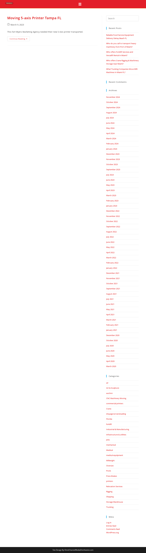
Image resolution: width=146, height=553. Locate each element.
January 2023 (111, 205)
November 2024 (113, 97)
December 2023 (112, 154)
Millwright (110, 460)
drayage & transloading (116, 414)
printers (109, 481)
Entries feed (111, 526)
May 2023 (110, 185)
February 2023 (112, 200)
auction (109, 393)
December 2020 (112, 335)
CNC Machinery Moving (116, 398)
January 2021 (111, 330)
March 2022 (111, 257)
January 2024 (111, 149)
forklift (109, 424)
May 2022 (110, 247)
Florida (109, 419)
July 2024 (110, 117)
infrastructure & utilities (116, 434)
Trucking (109, 507)
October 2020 (112, 340)
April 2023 (110, 190)
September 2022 (113, 226)
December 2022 (112, 211)
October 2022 (112, 221)
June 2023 (110, 180)
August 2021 (111, 294)
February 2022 (112, 262)
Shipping (110, 496)
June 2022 (110, 242)
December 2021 (112, 273)
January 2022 (111, 268)
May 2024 (110, 128)
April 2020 (110, 361)
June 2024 (110, 123)
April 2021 (110, 314)
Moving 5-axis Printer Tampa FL (34, 18)
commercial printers (114, 403)
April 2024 (110, 133)
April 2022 (110, 252)
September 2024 (113, 107)
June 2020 (110, 351)
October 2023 (112, 164)
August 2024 (111, 112)
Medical (109, 450)
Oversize (109, 465)
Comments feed (113, 529)
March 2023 (111, 195)
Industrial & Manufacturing (117, 429)
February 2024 (112, 143)
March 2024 (111, 138)
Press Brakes (111, 476)
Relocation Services (114, 486)
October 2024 (112, 102)
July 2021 (110, 299)
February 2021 (112, 325)
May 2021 (110, 309)
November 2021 (113, 278)
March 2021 (111, 319)
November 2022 (113, 216)
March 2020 (111, 366)
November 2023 (113, 159)
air (107, 383)
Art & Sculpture (112, 388)
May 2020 (110, 356)
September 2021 (113, 288)
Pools (108, 470)
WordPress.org (112, 532)
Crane (108, 408)
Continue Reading (20, 38)
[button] (80, 4)
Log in (108, 522)
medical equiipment (114, 455)
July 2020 (110, 345)
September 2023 (113, 169)
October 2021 (112, 283)
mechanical (111, 445)
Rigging (109, 491)
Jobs (108, 439)
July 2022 (110, 237)
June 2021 (110, 304)
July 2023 (110, 174)
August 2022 (111, 231)
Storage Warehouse (114, 502)
